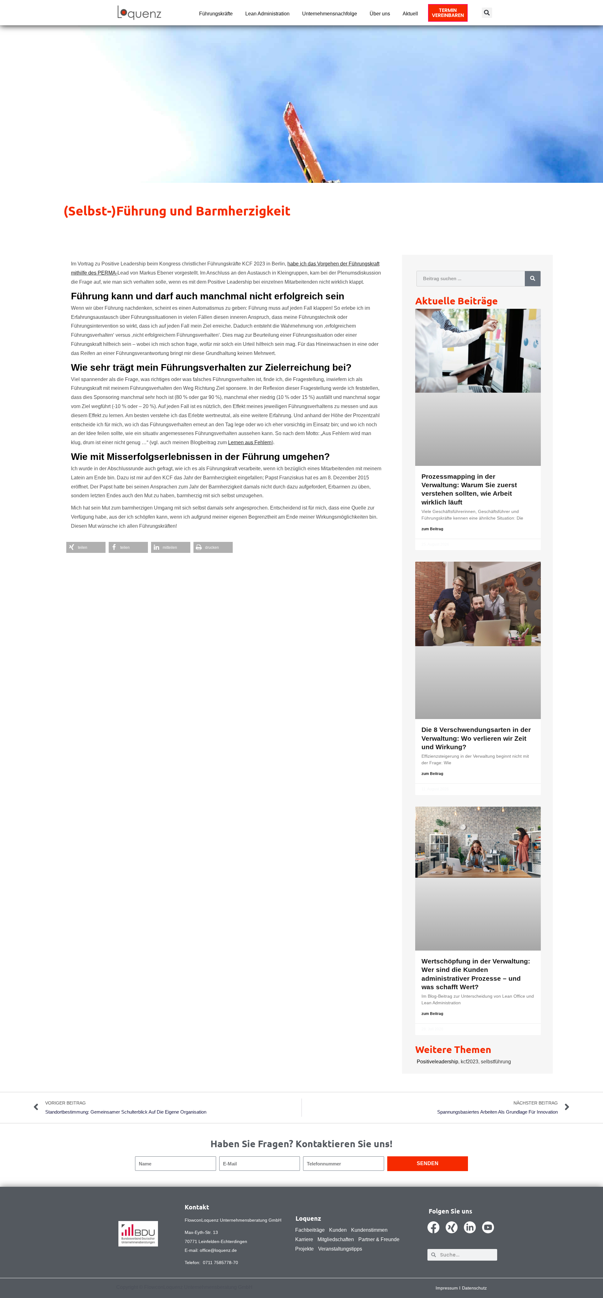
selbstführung (496, 1061)
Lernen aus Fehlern (250, 442)
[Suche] (533, 278)
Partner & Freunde (378, 1239)
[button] (487, 13)
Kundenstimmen (369, 1230)
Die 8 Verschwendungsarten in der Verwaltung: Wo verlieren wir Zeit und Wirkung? (476, 738)
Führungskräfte (216, 13)
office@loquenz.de (218, 1250)
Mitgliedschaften (336, 1239)
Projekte (304, 1249)
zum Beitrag (432, 529)
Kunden (338, 1230)
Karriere (304, 1239)
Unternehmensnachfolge (329, 13)
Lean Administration (267, 13)
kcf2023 (469, 1061)
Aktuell (410, 13)
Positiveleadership (437, 1061)
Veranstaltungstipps (340, 1249)
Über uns (380, 13)
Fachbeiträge (310, 1230)
